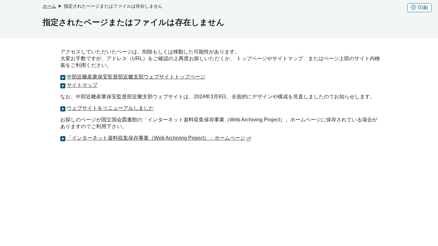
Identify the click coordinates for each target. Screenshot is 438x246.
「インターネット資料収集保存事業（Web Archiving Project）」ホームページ (156, 138)
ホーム (49, 6)
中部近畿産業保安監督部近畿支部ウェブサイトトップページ (136, 76)
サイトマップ (82, 85)
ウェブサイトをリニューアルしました (110, 108)
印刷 (423, 7)
